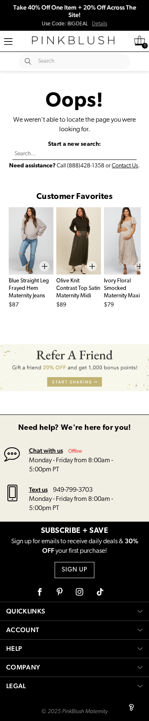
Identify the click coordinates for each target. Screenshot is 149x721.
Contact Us (125, 166)
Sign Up (74, 570)
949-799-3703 (73, 490)
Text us (38, 489)
